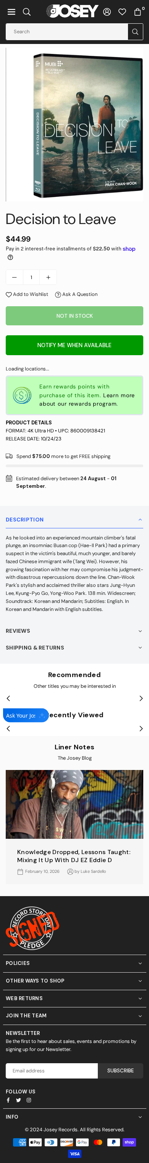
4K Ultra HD (41, 430)
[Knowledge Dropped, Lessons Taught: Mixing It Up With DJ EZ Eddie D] (74, 804)
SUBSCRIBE (120, 1070)
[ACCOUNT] (107, 11)
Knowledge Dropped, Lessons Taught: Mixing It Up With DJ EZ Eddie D (73, 856)
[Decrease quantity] (14, 277)
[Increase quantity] (48, 277)
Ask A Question (79, 294)
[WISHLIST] (122, 11)
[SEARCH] (26, 11)
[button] (11, 11)
